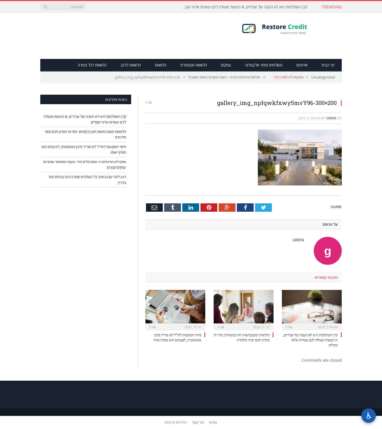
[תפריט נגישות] (368, 415)
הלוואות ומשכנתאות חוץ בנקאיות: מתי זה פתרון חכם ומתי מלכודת (242, 337)
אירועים (302, 65)
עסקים (226, 65)
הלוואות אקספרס (193, 65)
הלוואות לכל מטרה (92, 65)
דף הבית (328, 65)
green (331, 118)
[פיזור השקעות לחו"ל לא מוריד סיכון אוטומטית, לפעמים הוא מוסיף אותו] (175, 309)
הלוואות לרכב (131, 65)
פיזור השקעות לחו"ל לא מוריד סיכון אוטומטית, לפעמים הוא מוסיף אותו (177, 337)
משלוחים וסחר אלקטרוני (263, 65)
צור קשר (198, 422)
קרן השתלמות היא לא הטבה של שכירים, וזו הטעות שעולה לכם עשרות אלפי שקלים (243, 6)
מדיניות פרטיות (176, 422)
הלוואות (160, 65)
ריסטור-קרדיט (286, 28)
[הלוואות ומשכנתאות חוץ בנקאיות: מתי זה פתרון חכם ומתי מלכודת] (243, 309)
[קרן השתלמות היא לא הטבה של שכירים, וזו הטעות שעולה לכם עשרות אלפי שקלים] (312, 309)
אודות (213, 422)
